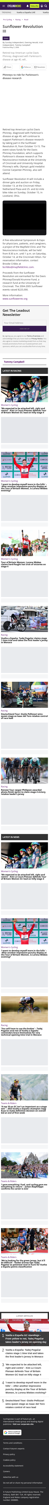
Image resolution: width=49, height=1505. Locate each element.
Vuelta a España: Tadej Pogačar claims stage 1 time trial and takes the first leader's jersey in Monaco (24, 1353)
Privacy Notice (37, 338)
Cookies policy (9, 1460)
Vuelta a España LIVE (26, 12)
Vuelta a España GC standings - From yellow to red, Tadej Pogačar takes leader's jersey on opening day (25, 1338)
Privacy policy (9, 1454)
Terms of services (34, 336)
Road (26, 19)
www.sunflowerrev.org (15, 298)
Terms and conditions (12, 1443)
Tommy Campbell (22, 45)
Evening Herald (31, 42)
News (6, 38)
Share (9, 67)
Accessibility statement (13, 1465)
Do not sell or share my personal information (22, 1483)
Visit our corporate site (23, 1424)
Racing (18, 19)
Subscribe (34, 6)
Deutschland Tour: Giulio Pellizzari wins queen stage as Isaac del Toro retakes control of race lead (25, 1403)
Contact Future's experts (13, 1448)
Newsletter (41, 67)
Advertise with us (10, 1477)
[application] (24, 216)
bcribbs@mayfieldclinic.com (18, 267)
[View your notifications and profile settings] (27, 6)
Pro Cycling (7, 19)
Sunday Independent (14, 42)
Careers (6, 1471)
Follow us (27, 67)
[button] (45, 6)
